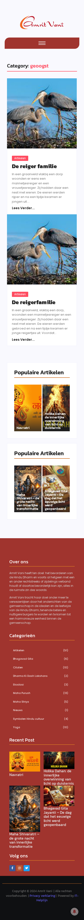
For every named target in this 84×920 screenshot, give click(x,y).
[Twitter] (27, 868)
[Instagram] (19, 868)
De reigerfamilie (34, 302)
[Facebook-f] (12, 868)
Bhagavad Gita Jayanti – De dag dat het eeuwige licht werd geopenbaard (56, 499)
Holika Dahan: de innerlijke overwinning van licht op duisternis (55, 420)
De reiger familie (34, 166)
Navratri (23, 427)
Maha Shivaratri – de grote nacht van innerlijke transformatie (28, 501)
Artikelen (20, 158)
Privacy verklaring (42, 895)
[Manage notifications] (74, 911)
